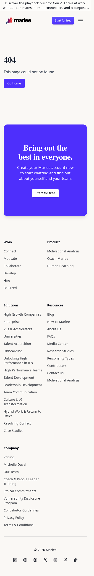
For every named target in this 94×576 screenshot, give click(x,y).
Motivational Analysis (62, 260)
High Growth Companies (22, 323)
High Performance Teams (23, 379)
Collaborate (12, 275)
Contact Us (55, 382)
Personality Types (60, 367)
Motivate (10, 268)
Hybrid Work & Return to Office (22, 423)
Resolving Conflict (17, 432)
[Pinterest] (65, 569)
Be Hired (10, 297)
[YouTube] (25, 569)
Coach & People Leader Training (22, 490)
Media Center (57, 353)
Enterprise (11, 331)
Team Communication (20, 401)
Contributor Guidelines (20, 519)
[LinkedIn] (15, 569)
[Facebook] (35, 569)
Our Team (11, 481)
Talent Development (19, 387)
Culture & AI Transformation (15, 411)
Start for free (62, 20)
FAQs (51, 345)
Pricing (9, 466)
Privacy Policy (14, 527)
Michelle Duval (15, 474)
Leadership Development (23, 394)
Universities (12, 345)
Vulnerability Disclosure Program (21, 510)
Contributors (56, 375)
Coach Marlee (57, 268)
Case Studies (14, 440)
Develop (10, 282)
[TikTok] (75, 569)
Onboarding (13, 360)
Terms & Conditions (18, 534)
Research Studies (60, 360)
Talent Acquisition (17, 353)
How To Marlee (58, 331)
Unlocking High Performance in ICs (18, 369)
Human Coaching (60, 275)
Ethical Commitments (19, 500)
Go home (14, 83)
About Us (54, 338)
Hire (7, 290)
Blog (50, 323)
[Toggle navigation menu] (80, 20)
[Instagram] (55, 569)
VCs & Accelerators (18, 338)
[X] (45, 569)
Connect (10, 260)
